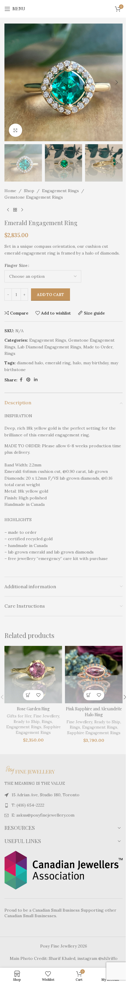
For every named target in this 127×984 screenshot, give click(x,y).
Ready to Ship (27, 721)
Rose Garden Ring (33, 709)
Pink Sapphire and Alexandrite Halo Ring (94, 711)
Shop (29, 190)
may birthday (95, 362)
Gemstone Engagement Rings (33, 197)
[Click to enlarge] (15, 130)
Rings (9, 353)
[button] (10, 82)
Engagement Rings (60, 190)
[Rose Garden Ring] (33, 674)
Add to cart (50, 294)
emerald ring (58, 362)
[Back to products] (15, 209)
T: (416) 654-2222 (28, 805)
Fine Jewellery (46, 716)
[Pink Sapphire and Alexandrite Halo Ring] (94, 674)
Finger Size (15, 265)
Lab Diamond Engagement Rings (49, 347)
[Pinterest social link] (28, 380)
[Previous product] (8, 209)
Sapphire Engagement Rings (38, 729)
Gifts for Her (19, 716)
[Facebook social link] (21, 380)
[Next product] (22, 209)
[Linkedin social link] (35, 380)
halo (77, 362)
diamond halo (30, 362)
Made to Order (98, 347)
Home (10, 190)
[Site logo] (63, 8)
